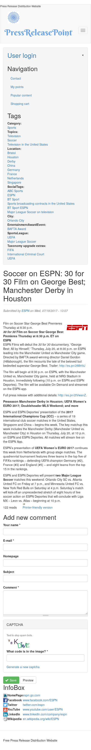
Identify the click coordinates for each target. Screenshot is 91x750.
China (11, 165)
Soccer (12, 140)
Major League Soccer (21, 241)
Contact (16, 78)
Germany (13, 170)
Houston (13, 157)
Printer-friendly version (38, 507)
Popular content (21, 95)
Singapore (14, 182)
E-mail (8, 540)
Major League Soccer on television (30, 212)
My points (17, 87)
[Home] (15, 17)
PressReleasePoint (38, 34)
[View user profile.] (77, 327)
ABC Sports (15, 191)
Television (14, 136)
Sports (11, 127)
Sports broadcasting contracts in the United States (40, 203)
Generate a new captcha (23, 667)
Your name (11, 525)
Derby (11, 161)
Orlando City (15, 220)
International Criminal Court (25, 254)
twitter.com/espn (34, 705)
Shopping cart (20, 104)
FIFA (10, 250)
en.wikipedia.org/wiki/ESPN (41, 719)
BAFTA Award (16, 229)
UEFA (11, 237)
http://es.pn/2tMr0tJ (72, 365)
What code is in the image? (27, 651)
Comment (11, 587)
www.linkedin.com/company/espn (45, 714)
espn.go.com (31, 695)
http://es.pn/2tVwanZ (72, 395)
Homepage (11, 556)
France (12, 174)
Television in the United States (27, 144)
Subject (8, 572)
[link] (45, 55)
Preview (28, 680)
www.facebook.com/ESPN (40, 700)
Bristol (11, 153)
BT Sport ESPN (17, 208)
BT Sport (13, 199)
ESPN (11, 195)
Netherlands (15, 178)
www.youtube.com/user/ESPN (43, 709)
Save (13, 680)
